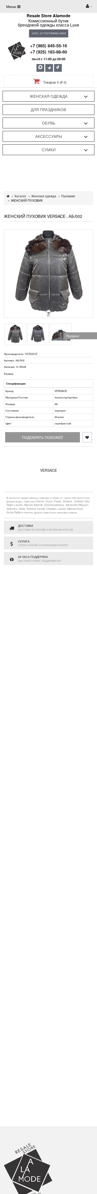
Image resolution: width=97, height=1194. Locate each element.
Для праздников (48, 109)
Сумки (49, 149)
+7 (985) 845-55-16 (48, 45)
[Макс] (40, 68)
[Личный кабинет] (89, 6)
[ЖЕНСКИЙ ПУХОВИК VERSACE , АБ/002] (48, 273)
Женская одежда (49, 96)
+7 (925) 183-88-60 (48, 52)
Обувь (48, 123)
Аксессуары (48, 136)
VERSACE (31, 354)
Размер (8, 374)
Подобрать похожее (42, 437)
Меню (11, 6)
